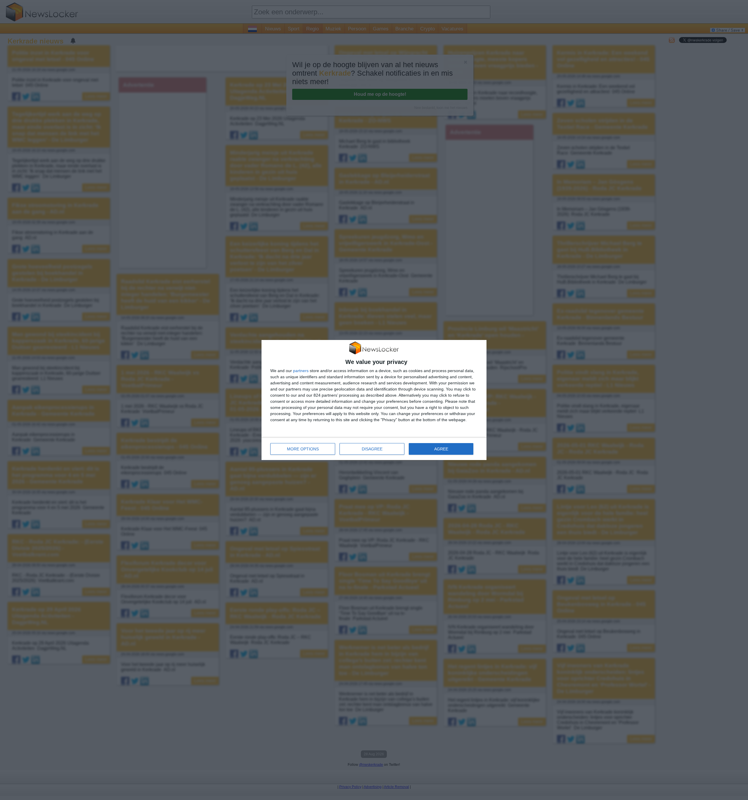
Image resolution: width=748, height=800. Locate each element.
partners (301, 371)
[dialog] (374, 400)
